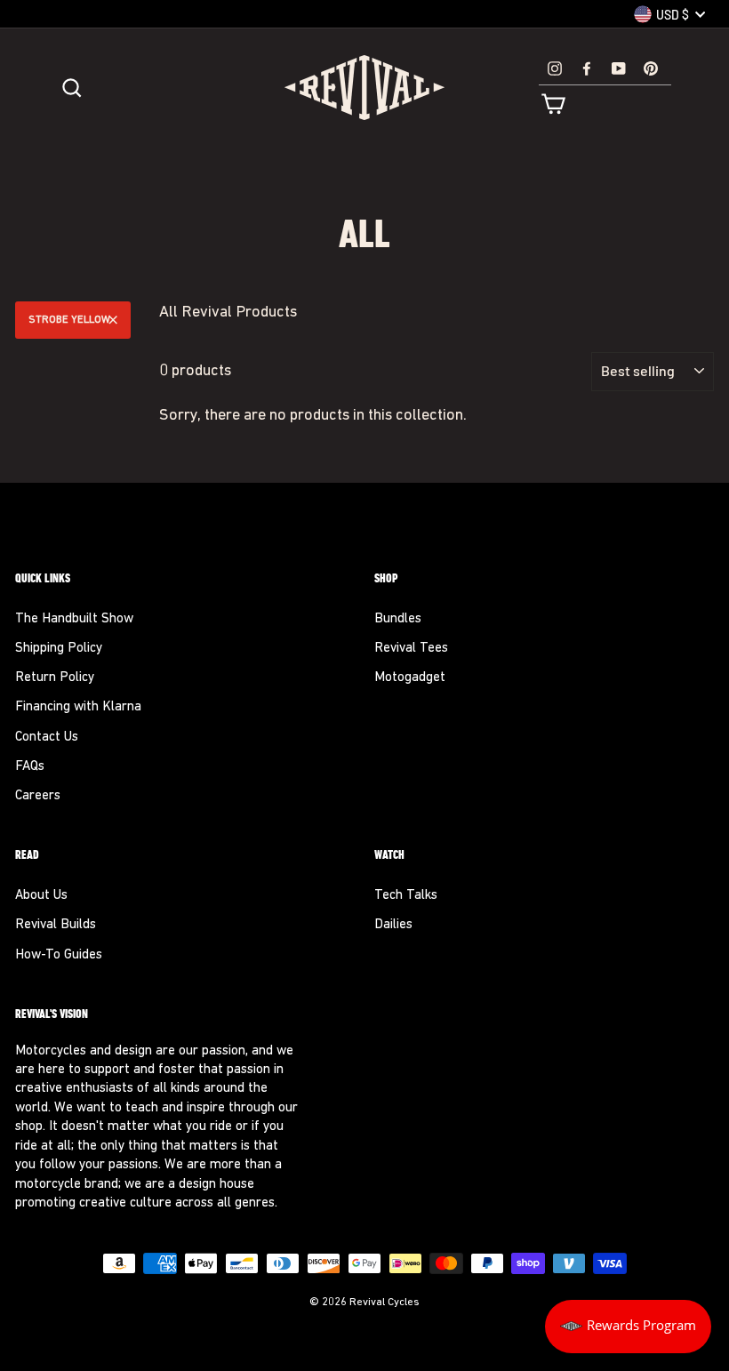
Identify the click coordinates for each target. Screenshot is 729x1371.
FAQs (29, 767)
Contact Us (46, 737)
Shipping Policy (58, 648)
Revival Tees (411, 648)
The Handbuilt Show (74, 619)
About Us (41, 895)
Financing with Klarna (78, 707)
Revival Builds (55, 925)
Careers (37, 796)
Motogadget (409, 678)
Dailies (393, 925)
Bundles (397, 619)
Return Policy (54, 678)
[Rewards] (628, 1326)
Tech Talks (405, 895)
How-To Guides (58, 955)
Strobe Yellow (69, 320)
